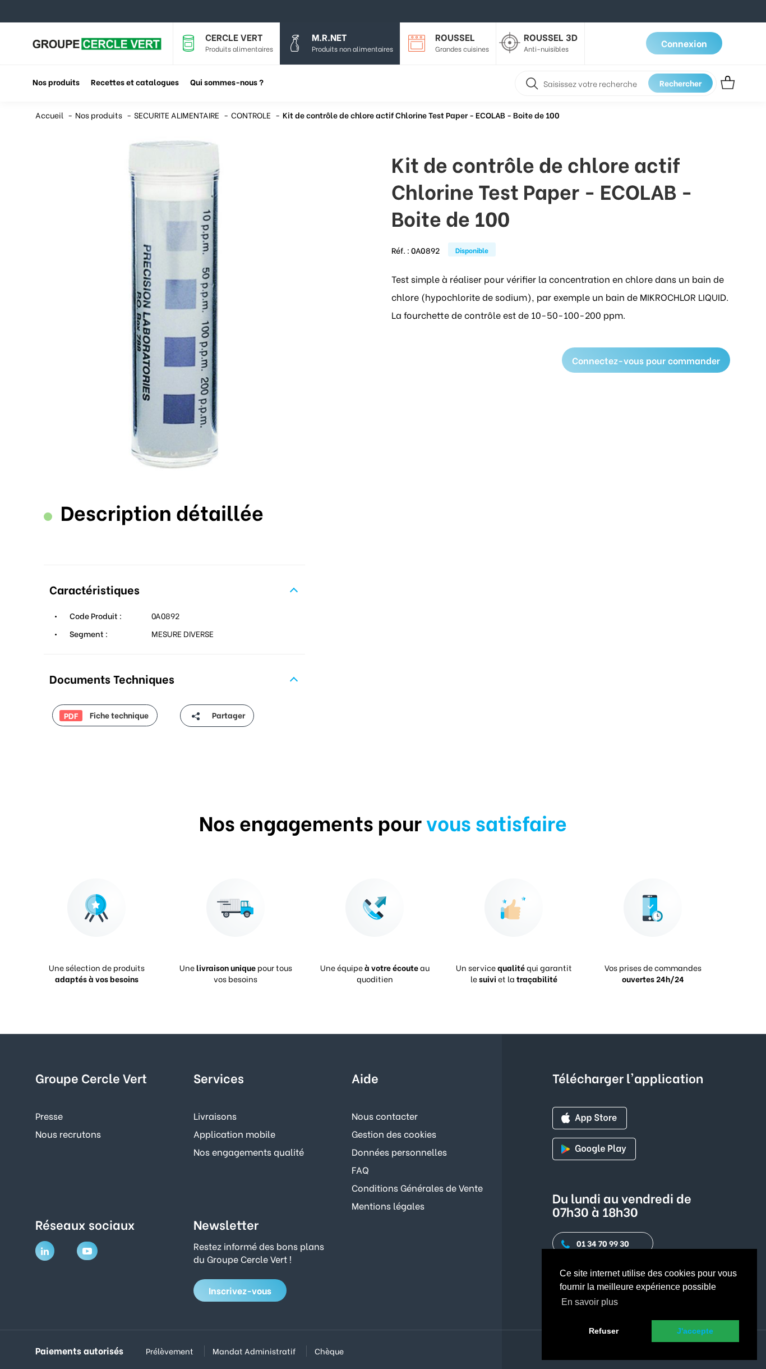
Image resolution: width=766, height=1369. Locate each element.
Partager (227, 715)
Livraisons (215, 1115)
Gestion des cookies (394, 1133)
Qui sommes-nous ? (227, 82)
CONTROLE (251, 115)
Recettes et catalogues (135, 82)
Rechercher (680, 83)
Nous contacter (385, 1115)
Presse (49, 1115)
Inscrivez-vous (240, 1290)
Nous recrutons (68, 1133)
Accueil (49, 115)
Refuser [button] (604, 1330)
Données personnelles (399, 1151)
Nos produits (98, 115)
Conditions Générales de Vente (417, 1187)
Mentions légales (388, 1205)
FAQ (360, 1169)
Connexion (684, 42)
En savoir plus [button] (589, 1302)
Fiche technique (106, 715)
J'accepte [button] (695, 1330)
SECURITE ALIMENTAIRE (176, 115)
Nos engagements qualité (248, 1151)
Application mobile (234, 1133)
